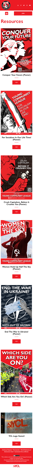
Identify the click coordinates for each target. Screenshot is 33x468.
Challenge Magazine (7, 449)
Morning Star (16, 449)
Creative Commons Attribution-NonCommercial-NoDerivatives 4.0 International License (16, 460)
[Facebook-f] (20, 5)
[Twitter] (23, 5)
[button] (6, 13)
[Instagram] (26, 5)
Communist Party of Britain (21, 451)
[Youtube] (29, 5)
